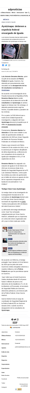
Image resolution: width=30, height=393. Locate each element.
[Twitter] (6, 65)
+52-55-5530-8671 (20, 339)
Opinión (27, 12)
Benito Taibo (5, 15)
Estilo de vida (5, 352)
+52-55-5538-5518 (20, 335)
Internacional (20, 12)
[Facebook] (3, 65)
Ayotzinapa (5, 90)
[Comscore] (15, 327)
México (14, 12)
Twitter (3, 383)
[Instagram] (18, 319)
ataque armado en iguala (8, 22)
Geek (3, 372)
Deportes (4, 356)
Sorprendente (5, 364)
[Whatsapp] (9, 65)
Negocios (4, 360)
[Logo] (15, 9)
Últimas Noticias (6, 12)
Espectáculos (5, 368)
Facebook (4, 379)
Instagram (4, 387)
